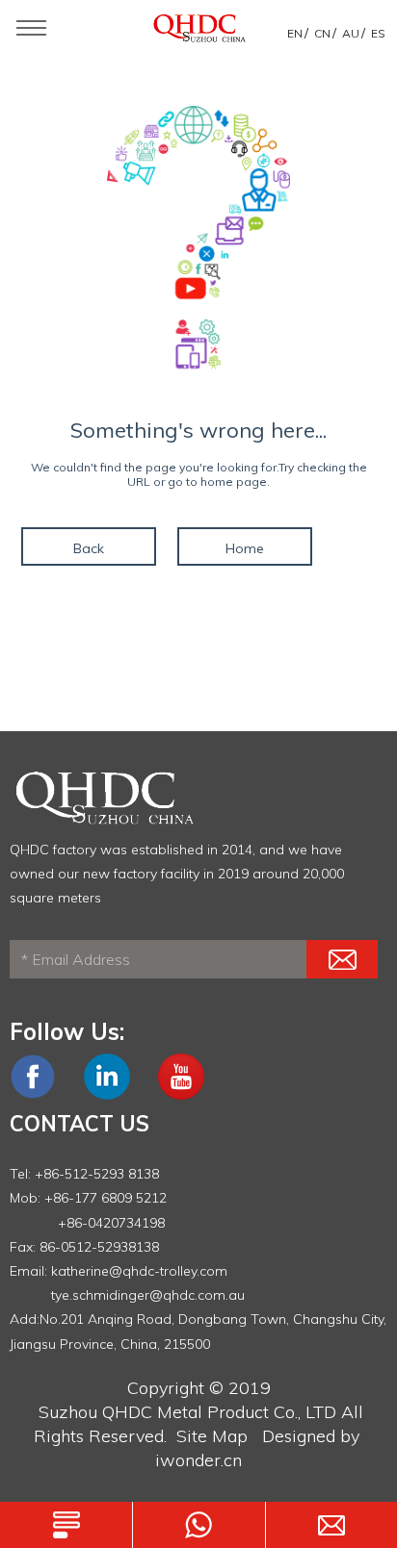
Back (88, 548)
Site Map (212, 1436)
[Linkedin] (107, 1095)
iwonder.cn (198, 1460)
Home (244, 548)
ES (378, 33)
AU (350, 33)
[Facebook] (33, 1095)
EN (295, 33)
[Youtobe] (181, 1095)
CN (322, 33)
